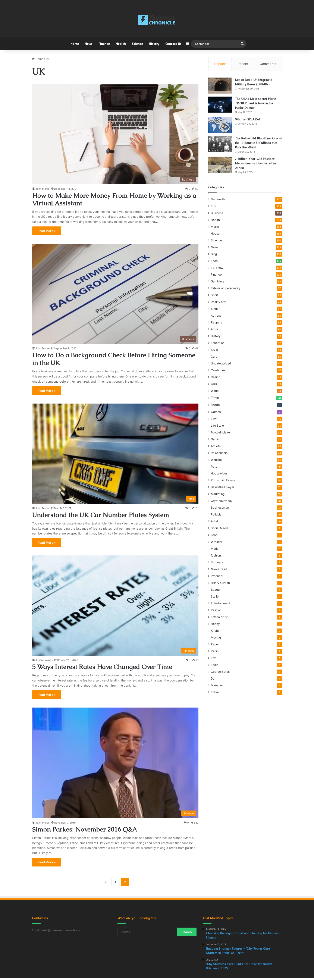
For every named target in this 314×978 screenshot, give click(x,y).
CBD (214, 384)
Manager (217, 685)
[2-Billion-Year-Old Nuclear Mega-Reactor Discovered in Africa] (220, 165)
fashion (216, 555)
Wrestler (216, 541)
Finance (104, 44)
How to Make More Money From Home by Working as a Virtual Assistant (114, 199)
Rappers (216, 322)
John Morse (42, 188)
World (215, 390)
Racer (215, 644)
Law (214, 418)
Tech (214, 261)
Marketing (217, 494)
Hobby (215, 624)
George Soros (220, 671)
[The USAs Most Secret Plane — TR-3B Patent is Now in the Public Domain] (220, 105)
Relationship (219, 453)
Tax (213, 658)
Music (215, 226)
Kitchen (216, 630)
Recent (243, 64)
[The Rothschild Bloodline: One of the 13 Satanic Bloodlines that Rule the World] (220, 144)
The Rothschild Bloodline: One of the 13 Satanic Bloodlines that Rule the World (258, 142)
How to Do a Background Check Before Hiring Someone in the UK (113, 359)
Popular (220, 64)
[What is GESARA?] (220, 125)
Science (137, 44)
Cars (214, 356)
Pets (214, 466)
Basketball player (222, 487)
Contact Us (173, 44)
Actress (216, 315)
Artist (214, 521)
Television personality (226, 288)
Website (216, 459)
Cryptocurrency (222, 500)
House (215, 233)
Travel (215, 397)
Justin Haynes (44, 660)
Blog (214, 254)
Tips (214, 206)
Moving (216, 637)
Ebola (214, 665)
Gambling (217, 281)
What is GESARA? (247, 119)
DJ (212, 678)
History (154, 44)
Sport (214, 295)
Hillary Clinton (220, 582)
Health (121, 44)
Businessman (220, 507)
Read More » (47, 231)
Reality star (218, 302)
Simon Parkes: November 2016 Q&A (84, 829)
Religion (216, 610)
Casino (215, 377)
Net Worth (218, 199)
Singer (215, 308)
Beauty (216, 589)
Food (214, 535)
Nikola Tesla (219, 569)
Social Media (219, 528)
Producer (217, 576)
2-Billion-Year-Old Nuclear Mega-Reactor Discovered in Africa (255, 163)
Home (74, 44)
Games (216, 412)
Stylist (215, 596)
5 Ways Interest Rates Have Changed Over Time (102, 666)
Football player (221, 432)
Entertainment (220, 603)
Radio (215, 651)
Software (217, 562)
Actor (214, 329)
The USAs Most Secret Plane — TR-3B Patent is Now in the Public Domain (257, 103)
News (88, 44)
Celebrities (218, 370)
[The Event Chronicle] (157, 20)
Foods (215, 405)
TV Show (217, 267)
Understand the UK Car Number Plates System (100, 515)
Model (215, 548)
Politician (217, 514)
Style (214, 349)
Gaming (216, 439)
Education (217, 343)
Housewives (219, 473)
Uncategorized (221, 363)
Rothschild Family (223, 480)
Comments (268, 64)
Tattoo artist (219, 617)
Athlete (216, 446)
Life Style (217, 425)
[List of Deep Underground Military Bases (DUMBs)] (220, 86)
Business (217, 213)
